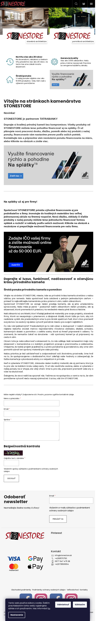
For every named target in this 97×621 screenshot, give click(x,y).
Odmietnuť (63, 604)
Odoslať (11, 478)
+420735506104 (62, 564)
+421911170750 (61, 558)
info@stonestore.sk (63, 555)
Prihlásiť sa (58, 519)
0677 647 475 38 (62, 561)
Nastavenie (16, 614)
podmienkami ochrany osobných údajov (69, 509)
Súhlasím (80, 604)
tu (49, 608)
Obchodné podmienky (21, 590)
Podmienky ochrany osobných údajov (49, 590)
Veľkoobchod (73, 590)
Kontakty (84, 590)
